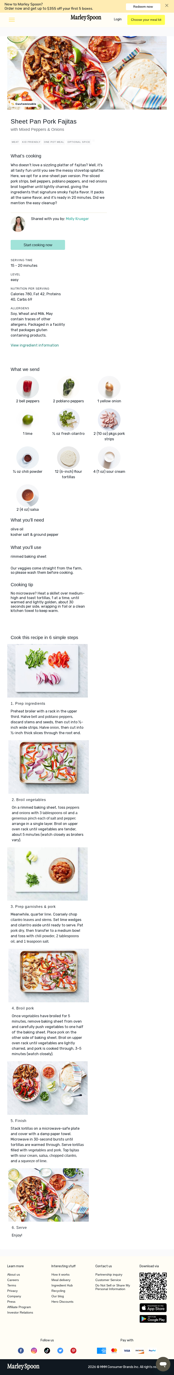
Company (14, 1296)
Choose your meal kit (146, 19)
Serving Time (22, 260)
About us (13, 1274)
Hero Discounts (62, 1301)
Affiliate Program (19, 1307)
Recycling (58, 1291)
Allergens (20, 308)
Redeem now (143, 7)
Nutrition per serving (30, 288)
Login (118, 19)
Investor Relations (20, 1312)
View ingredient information (35, 345)
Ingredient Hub (62, 1285)
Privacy (12, 1291)
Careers (13, 1280)
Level (15, 274)
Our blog (57, 1296)
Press (11, 1301)
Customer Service (108, 1280)
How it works (60, 1274)
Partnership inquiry (108, 1274)
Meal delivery (60, 1280)
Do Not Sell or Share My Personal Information (112, 1287)
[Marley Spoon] (23, 1367)
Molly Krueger (77, 219)
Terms (11, 1285)
